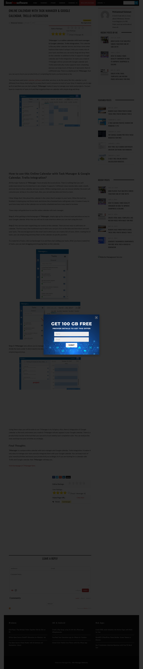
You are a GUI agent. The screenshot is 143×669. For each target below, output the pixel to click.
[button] (96, 317)
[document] (71, 334)
